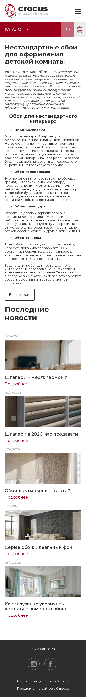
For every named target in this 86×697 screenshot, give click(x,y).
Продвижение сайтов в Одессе (43, 688)
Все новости (20, 295)
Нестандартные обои (26, 71)
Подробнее (16, 384)
